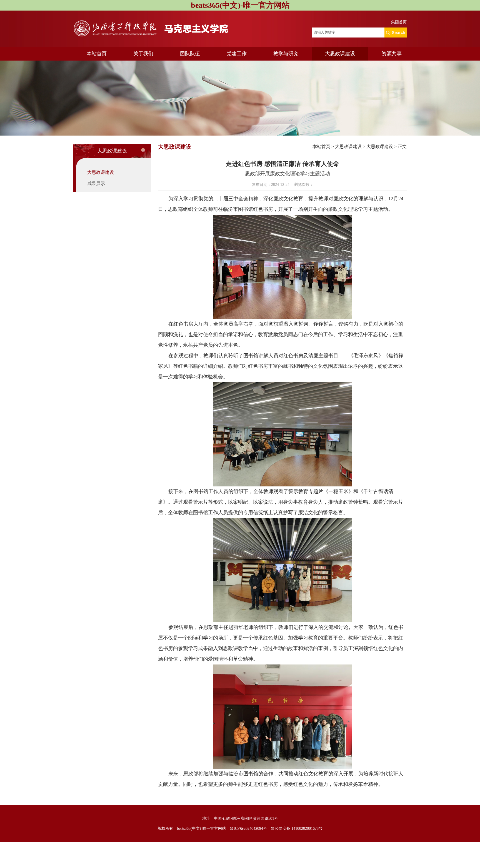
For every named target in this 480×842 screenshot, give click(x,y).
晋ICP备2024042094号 (248, 828)
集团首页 (399, 22)
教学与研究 (285, 53)
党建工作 (237, 53)
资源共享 (392, 53)
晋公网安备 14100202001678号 (296, 828)
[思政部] (156, 28)
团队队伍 (190, 53)
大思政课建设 (340, 53)
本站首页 (97, 53)
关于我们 (143, 53)
